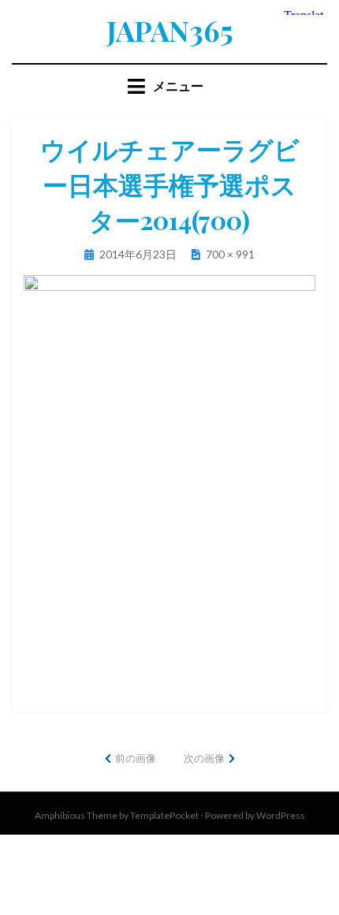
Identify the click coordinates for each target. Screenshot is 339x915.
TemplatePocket (164, 815)
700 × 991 (230, 254)
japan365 (169, 30)
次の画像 (204, 758)
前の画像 (135, 758)
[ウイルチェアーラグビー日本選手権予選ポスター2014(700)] (169, 479)
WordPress (280, 815)
